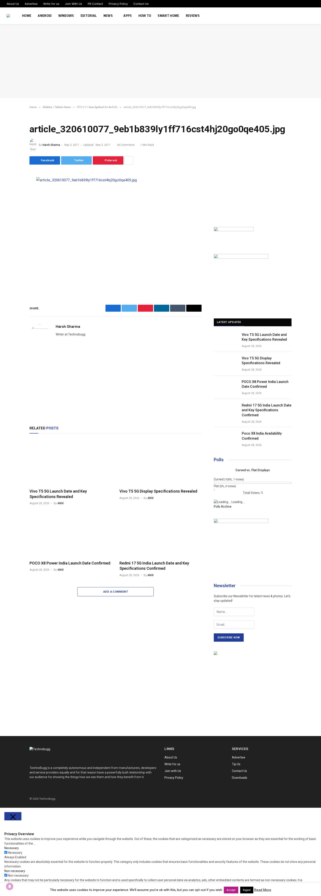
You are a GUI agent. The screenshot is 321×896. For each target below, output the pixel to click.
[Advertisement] (160, 61)
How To (144, 15)
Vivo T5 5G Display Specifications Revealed (158, 491)
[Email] (14, 230)
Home (26, 15)
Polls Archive (222, 506)
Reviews (193, 15)
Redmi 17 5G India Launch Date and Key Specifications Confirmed (154, 566)
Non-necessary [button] (14, 871)
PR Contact (95, 3)
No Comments (126, 144)
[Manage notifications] (9, 886)
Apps (127, 15)
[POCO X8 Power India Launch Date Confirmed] (70, 534)
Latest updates (229, 322)
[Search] (312, 16)
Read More (262, 890)
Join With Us (73, 3)
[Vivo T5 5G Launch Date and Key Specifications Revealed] (70, 462)
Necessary (15, 852)
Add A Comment (115, 591)
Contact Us (141, 3)
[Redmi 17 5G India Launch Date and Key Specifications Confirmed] (160, 534)
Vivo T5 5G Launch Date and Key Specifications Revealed (58, 494)
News (108, 15)
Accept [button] (231, 890)
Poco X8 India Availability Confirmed (262, 435)
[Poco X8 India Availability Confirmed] (226, 439)
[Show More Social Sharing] (128, 160)
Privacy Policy (118, 3)
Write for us (51, 3)
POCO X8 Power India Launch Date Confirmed (69, 563)
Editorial (89, 15)
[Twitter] (14, 201)
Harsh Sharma (51, 144)
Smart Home (168, 15)
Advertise (31, 3)
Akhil (60, 503)
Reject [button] (247, 890)
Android (45, 15)
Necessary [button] (11, 848)
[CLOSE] (12, 816)
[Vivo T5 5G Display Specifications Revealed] (160, 462)
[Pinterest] (14, 221)
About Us (13, 3)
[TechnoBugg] (9, 16)
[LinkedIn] (14, 211)
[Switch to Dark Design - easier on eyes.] (306, 15)
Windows (66, 15)
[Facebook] (14, 191)
